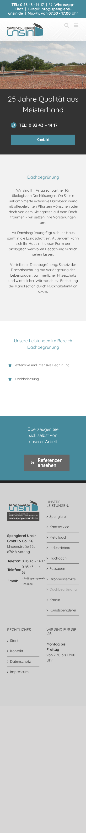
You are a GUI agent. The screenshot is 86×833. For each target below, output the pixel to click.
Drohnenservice (62, 579)
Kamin (54, 600)
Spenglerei (57, 516)
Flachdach (58, 558)
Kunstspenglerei (62, 610)
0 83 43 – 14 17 (33, 561)
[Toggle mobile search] (66, 25)
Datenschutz (20, 661)
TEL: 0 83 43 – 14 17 (38, 125)
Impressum (19, 671)
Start (14, 640)
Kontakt (16, 651)
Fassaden (57, 568)
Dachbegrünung (62, 589)
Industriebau (59, 547)
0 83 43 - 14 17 (32, 4)
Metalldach (58, 537)
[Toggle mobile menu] (76, 25)
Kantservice (59, 527)
